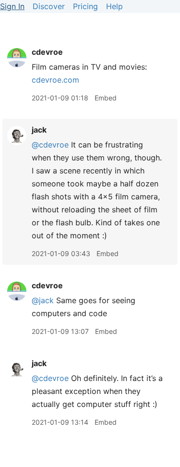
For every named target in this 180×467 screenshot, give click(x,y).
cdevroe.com (55, 80)
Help (114, 6)
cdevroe (47, 52)
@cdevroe (50, 144)
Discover (49, 6)
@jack (43, 300)
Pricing (85, 6)
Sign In (12, 6)
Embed (106, 98)
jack (39, 130)
